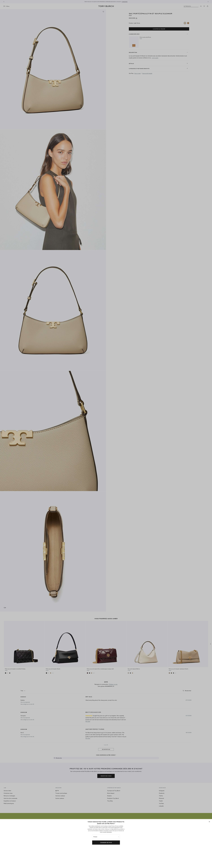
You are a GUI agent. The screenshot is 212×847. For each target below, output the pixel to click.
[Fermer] (209, 821)
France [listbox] (95, 836)
